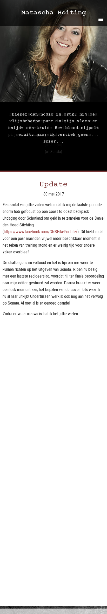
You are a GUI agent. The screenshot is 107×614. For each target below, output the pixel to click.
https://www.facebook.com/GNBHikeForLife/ (40, 231)
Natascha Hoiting (60, 13)
